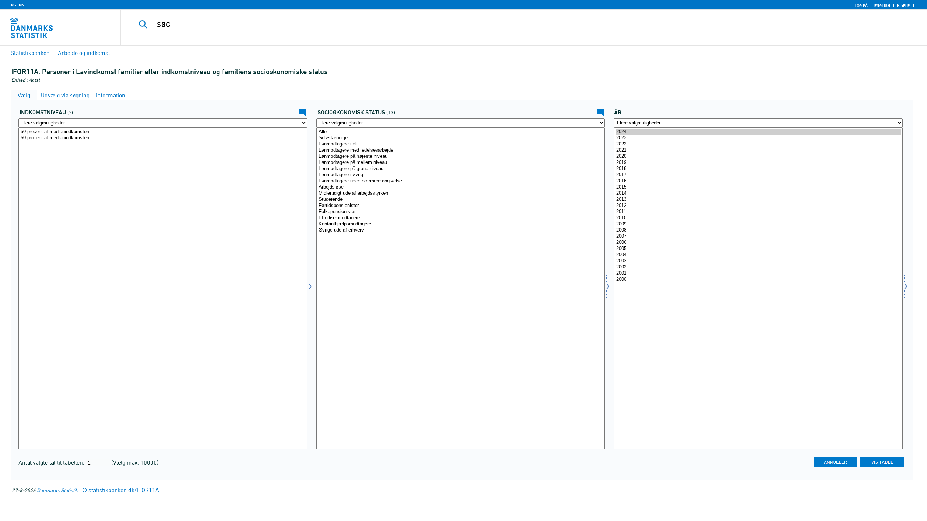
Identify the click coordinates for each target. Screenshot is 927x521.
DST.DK (17, 4)
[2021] (758, 150)
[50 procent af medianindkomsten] (163, 132)
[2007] (758, 236)
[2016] (758, 181)
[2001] (758, 273)
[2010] (758, 218)
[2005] (758, 249)
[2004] (758, 255)
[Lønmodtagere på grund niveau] (461, 169)
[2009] (758, 224)
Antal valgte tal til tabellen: (52, 462)
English (882, 5)
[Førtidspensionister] (461, 206)
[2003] (758, 261)
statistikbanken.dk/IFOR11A (123, 490)
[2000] (758, 279)
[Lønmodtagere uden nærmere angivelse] (461, 181)
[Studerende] (461, 199)
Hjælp (903, 5)
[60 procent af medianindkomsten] (163, 138)
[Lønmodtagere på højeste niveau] (461, 156)
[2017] (758, 175)
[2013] (758, 199)
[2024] (758, 132)
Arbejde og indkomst (84, 53)
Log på (861, 5)
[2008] (758, 230)
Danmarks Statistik (57, 490)
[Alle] (461, 132)
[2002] (758, 267)
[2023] (758, 138)
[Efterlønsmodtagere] (461, 218)
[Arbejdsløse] (461, 187)
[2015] (758, 187)
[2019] (758, 163)
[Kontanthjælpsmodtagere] (461, 224)
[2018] (758, 169)
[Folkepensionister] (461, 212)
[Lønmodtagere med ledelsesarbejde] (461, 150)
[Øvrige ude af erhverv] (461, 230)
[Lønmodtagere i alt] (461, 144)
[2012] (758, 206)
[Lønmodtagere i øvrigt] (461, 175)
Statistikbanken (30, 53)
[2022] (758, 144)
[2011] (758, 212)
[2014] (758, 193)
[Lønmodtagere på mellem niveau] (461, 163)
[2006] (758, 243)
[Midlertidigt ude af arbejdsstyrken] (461, 193)
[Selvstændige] (461, 138)
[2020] (758, 156)
